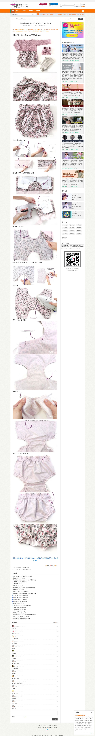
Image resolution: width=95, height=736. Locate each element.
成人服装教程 (69, 245)
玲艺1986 (16, 656)
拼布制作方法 (67, 246)
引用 (57, 626)
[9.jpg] (35, 274)
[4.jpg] (35, 149)
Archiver (49, 725)
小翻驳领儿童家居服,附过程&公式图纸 (23, 569)
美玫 (15, 661)
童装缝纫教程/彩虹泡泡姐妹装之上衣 (21, 618)
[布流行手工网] (19, 8)
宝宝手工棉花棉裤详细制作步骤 (20, 597)
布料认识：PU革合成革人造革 (20, 582)
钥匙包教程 (71, 248)
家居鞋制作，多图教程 (18, 589)
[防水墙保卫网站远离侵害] (47, 729)
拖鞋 (70, 14)
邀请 (48, 565)
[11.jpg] (35, 337)
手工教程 (18, 18)
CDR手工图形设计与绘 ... (77, 211)
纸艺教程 (79, 245)
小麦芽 (15, 686)
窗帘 (83, 14)
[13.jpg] (35, 405)
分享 (52, 565)
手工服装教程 (23, 18)
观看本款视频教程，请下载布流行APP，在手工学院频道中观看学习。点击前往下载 (35, 559)
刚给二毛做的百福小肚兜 (19, 611)
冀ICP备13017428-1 (53, 727)
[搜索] (37, 14)
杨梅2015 (16, 701)
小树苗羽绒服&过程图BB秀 (19, 607)
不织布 (77, 14)
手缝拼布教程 (66, 248)
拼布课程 (72, 225)
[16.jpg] (35, 508)
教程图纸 (31, 10)
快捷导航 (83, 11)
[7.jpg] (35, 210)
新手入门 (24, 10)
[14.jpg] (35, 435)
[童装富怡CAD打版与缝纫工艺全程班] (67, 208)
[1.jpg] (35, 54)
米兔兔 (15, 631)
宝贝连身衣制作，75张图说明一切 (21, 591)
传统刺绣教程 (72, 246)
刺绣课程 (72, 230)
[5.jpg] (35, 164)
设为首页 (12, 1)
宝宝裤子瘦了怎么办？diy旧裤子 (22, 567)
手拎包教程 (74, 245)
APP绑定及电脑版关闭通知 (80, 715)
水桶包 (55, 14)
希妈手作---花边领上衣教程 (19, 613)
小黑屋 (44, 725)
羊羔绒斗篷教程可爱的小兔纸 (20, 599)
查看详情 (77, 60)
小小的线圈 (16, 646)
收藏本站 (16, 1)
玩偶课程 (79, 227)
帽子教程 (64, 14)
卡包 (50, 14)
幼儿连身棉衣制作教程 (18, 603)
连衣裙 (47, 14)
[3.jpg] (35, 120)
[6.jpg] (35, 185)
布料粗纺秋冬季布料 (18, 583)
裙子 (80, 14)
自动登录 (77, 4)
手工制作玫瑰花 (77, 248)
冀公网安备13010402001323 (43, 727)
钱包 (52, 14)
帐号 (61, 4)
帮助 (39, 725)
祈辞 (15, 696)
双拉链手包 (73, 14)
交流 (17, 10)
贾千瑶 (15, 706)
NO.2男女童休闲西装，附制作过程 (21, 616)
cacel (15, 691)
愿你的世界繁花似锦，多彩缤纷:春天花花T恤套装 (24, 614)
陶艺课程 (65, 233)
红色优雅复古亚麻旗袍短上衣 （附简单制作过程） (24, 580)
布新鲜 (15, 636)
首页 (13, 10)
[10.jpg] (35, 303)
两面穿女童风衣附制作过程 (19, 609)
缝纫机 (43, 14)
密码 (61, 6)
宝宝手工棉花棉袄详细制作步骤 (20, 595)
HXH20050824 (17, 681)
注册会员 (83, 6)
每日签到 (82, 1)
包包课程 (65, 227)
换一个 (25, 716)
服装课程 (79, 225)
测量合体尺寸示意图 (18, 585)
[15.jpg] (35, 473)
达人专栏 (38, 10)
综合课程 (79, 233)
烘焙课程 (79, 230)
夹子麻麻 (16, 641)
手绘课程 (72, 227)
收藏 (57, 565)
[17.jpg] (35, 539)
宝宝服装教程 (30, 18)
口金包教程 (77, 246)
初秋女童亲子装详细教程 (19, 578)
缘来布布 (16, 666)
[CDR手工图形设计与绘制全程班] (67, 217)
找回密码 (83, 4)
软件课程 (72, 233)
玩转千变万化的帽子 (76, 194)
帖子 (33, 14)
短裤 (67, 14)
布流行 (55, 725)
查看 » (92, 733)
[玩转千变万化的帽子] (67, 199)
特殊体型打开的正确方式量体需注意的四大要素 (24, 587)
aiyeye (15, 676)
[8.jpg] (35, 244)
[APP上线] (72, 37)
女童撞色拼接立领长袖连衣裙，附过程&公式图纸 (24, 593)
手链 (58, 14)
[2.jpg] (35, 86)
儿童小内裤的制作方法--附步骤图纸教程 (22, 576)
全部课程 (65, 225)
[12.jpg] (35, 372)
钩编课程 (65, 230)
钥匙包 (60, 14)
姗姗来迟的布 (17, 626)
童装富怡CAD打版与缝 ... (77, 202)
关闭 (92, 712)
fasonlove (16, 651)
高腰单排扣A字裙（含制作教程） (20, 601)
